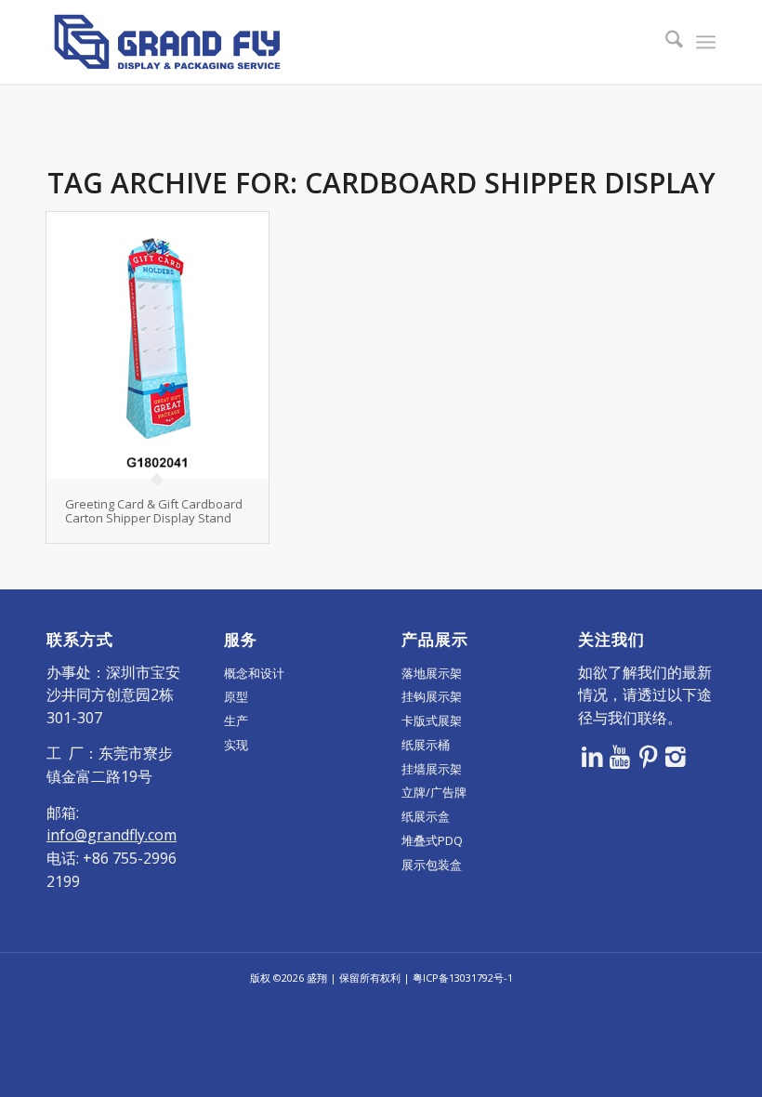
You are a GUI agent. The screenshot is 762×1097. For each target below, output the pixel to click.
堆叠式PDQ (432, 840)
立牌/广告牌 (433, 792)
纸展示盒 (425, 816)
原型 (236, 696)
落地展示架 (431, 673)
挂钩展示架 (431, 696)
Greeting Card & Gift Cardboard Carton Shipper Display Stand (154, 510)
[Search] (665, 42)
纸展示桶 (425, 744)
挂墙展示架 (431, 768)
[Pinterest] (648, 756)
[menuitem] (665, 42)
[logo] (167, 42)
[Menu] (706, 42)
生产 (236, 720)
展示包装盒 (431, 864)
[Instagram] (676, 756)
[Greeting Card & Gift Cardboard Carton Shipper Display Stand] (157, 345)
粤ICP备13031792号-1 (463, 978)
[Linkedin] (592, 756)
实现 (236, 744)
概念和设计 (254, 673)
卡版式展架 (431, 720)
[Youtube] (620, 756)
